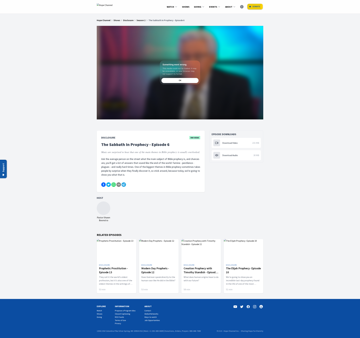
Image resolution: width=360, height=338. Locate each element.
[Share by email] (118, 184)
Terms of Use (120, 320)
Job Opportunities (152, 320)
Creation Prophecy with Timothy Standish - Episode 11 (200, 272)
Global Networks (151, 314)
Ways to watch (150, 317)
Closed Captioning (122, 314)
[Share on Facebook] (103, 184)
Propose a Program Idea (125, 310)
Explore (101, 306)
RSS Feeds (119, 317)
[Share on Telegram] (124, 184)
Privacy (118, 323)
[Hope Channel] (105, 6)
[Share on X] (108, 184)
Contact (147, 310)
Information (122, 306)
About (148, 306)
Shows (99, 314)
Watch (99, 310)
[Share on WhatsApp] (113, 184)
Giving (99, 317)
